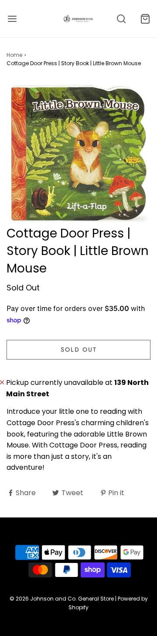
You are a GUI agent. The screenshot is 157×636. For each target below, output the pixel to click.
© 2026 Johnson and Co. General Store (62, 598)
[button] (78, 152)
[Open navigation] (12, 19)
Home (14, 55)
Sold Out (79, 349)
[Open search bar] (121, 19)
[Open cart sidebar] (145, 19)
